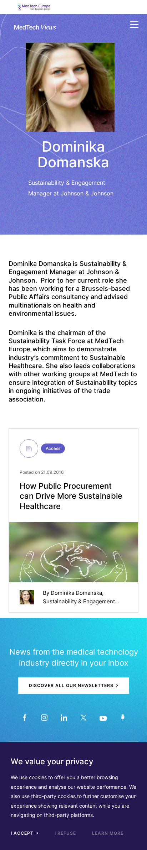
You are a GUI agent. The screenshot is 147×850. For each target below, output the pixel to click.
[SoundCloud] (123, 717)
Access (53, 448)
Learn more (107, 833)
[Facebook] (24, 717)
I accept (23, 833)
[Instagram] (44, 717)
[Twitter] (83, 717)
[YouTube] (103, 717)
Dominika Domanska (76, 592)
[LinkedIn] (64, 717)
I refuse (65, 833)
